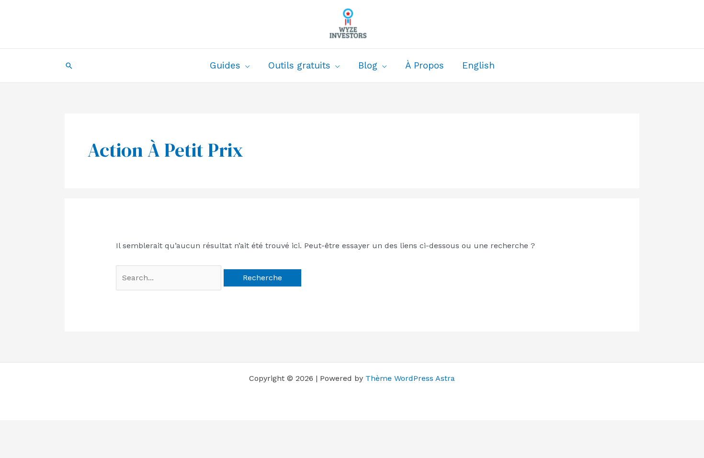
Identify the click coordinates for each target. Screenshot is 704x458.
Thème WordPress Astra (410, 378)
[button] (69, 65)
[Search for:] (170, 277)
